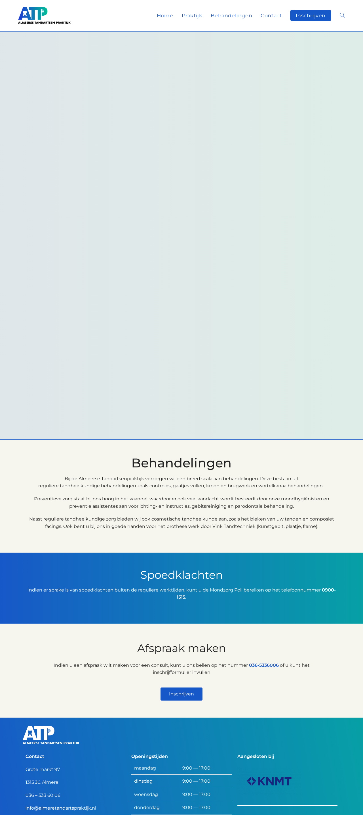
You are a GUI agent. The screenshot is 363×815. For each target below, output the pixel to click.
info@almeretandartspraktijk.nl (61, 808)
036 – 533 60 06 (43, 795)
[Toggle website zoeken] (342, 15)
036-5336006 (264, 665)
